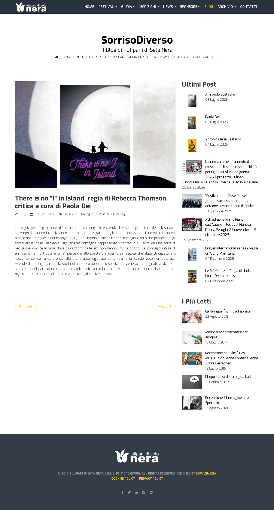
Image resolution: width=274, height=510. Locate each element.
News (168, 6)
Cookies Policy (124, 479)
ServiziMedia (206, 474)
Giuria (126, 6)
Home (89, 6)
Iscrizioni (147, 6)
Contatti (248, 6)
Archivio (225, 6)
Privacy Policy (151, 479)
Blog (208, 6)
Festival (106, 6)
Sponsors (188, 6)
